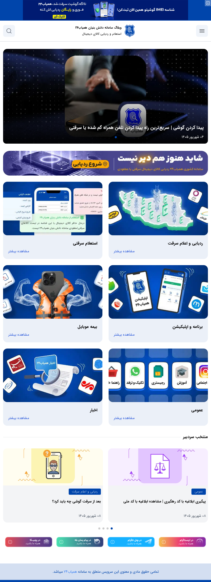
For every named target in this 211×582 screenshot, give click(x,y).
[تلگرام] (131, 542)
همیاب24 (70, 572)
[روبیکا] (28, 542)
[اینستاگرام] (182, 542)
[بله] (79, 542)
